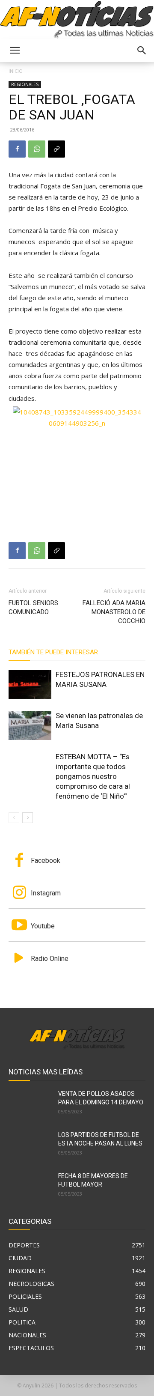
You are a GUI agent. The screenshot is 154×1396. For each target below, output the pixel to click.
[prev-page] (14, 817)
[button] (14, 50)
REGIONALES (24, 84)
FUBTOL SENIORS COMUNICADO (33, 607)
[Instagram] (19, 893)
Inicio (16, 71)
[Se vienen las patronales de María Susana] (30, 725)
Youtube (43, 926)
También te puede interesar (53, 652)
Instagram (46, 893)
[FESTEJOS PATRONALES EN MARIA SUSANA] (30, 684)
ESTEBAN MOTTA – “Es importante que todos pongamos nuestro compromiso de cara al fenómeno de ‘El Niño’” (93, 776)
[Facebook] (17, 149)
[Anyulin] (77, 20)
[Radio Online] (19, 958)
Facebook (45, 860)
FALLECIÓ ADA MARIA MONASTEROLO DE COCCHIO (114, 612)
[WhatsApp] (36, 149)
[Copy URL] (56, 149)
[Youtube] (19, 926)
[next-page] (27, 817)
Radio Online (49, 959)
